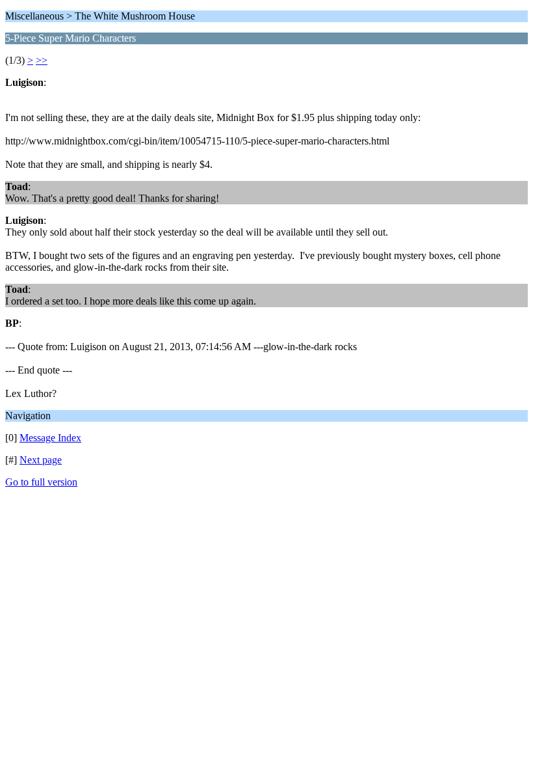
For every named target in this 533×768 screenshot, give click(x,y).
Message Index (50, 437)
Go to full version (41, 481)
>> (41, 60)
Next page (41, 459)
